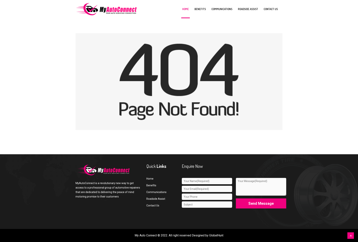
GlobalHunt (216, 235)
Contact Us (152, 205)
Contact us (271, 9)
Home (185, 9)
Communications (221, 9)
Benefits (200, 9)
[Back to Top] (350, 235)
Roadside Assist (248, 9)
